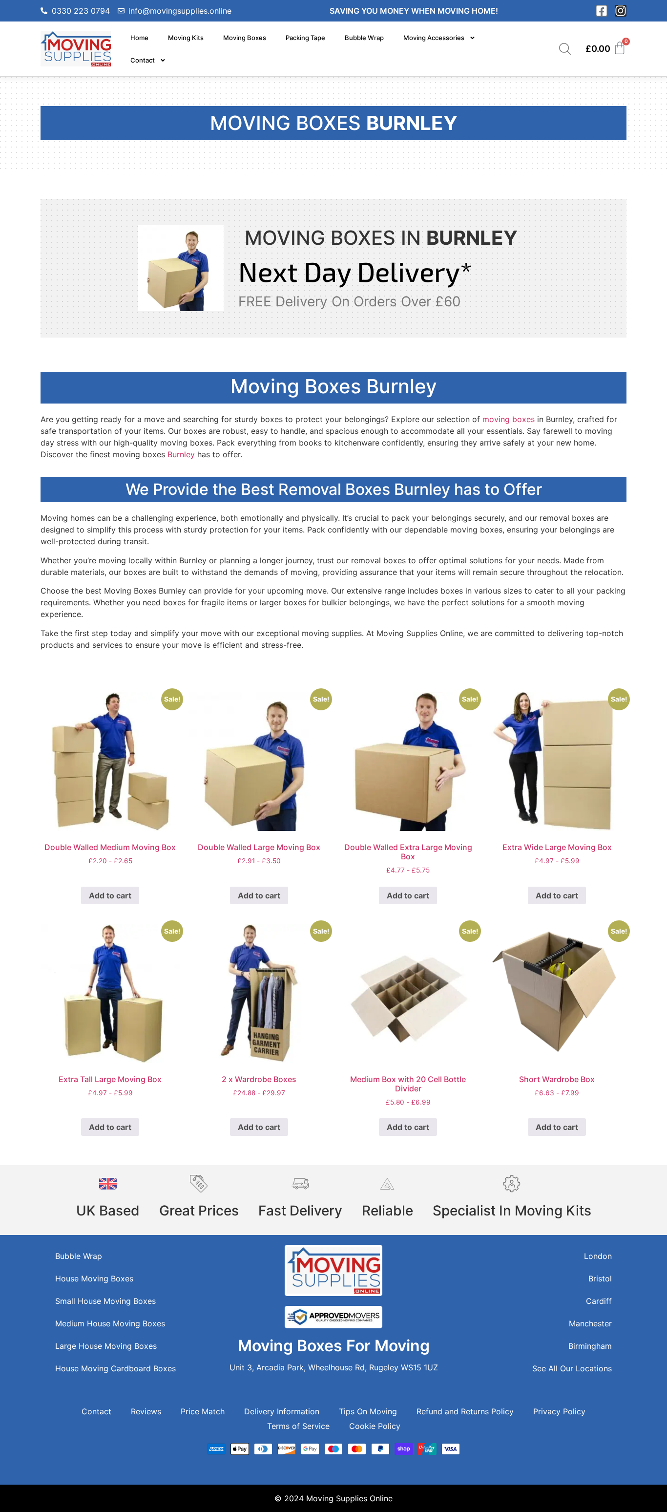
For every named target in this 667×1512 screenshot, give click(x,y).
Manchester (590, 1323)
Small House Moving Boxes (105, 1301)
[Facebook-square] (601, 11)
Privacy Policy (559, 1411)
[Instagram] (620, 11)
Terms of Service (298, 1426)
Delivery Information (281, 1411)
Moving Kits (186, 38)
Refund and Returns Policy (465, 1411)
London (598, 1256)
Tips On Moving (368, 1411)
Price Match (203, 1411)
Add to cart (110, 895)
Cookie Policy (374, 1426)
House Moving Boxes (94, 1278)
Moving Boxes (244, 38)
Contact (142, 60)
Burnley (181, 454)
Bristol (600, 1278)
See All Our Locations (572, 1368)
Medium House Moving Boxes (110, 1323)
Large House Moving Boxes (106, 1346)
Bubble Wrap (364, 38)
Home (139, 38)
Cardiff (599, 1301)
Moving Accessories (433, 38)
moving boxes (508, 419)
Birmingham (590, 1346)
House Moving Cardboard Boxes (115, 1368)
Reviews (146, 1411)
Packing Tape (305, 38)
